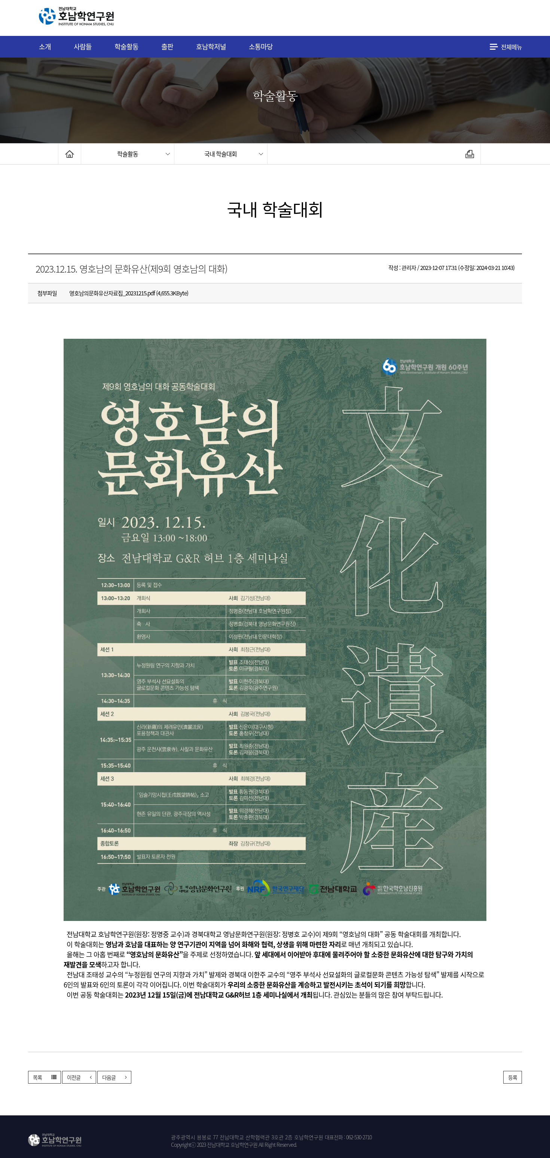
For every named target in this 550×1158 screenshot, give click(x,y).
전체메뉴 (511, 46)
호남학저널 (211, 47)
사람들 (83, 47)
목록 (37, 1077)
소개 (45, 47)
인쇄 (469, 154)
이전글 (73, 1077)
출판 (167, 47)
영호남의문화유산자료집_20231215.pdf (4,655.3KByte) (128, 293)
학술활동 (126, 47)
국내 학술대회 (220, 153)
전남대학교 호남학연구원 (95, 18)
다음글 (109, 1077)
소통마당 (261, 47)
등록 (512, 1077)
